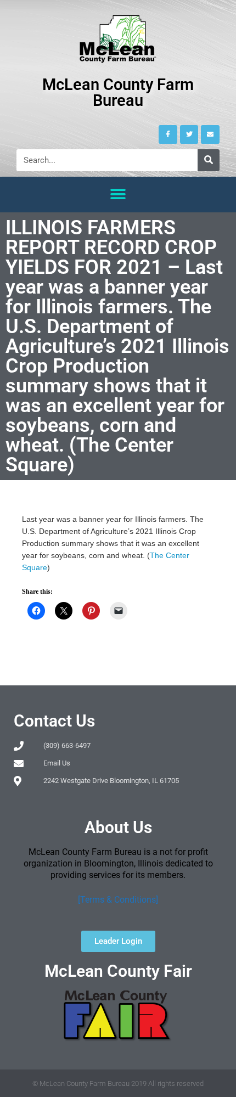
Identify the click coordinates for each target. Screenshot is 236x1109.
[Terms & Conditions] (118, 899)
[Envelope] (210, 134)
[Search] (209, 160)
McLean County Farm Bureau (118, 92)
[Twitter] (189, 134)
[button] (118, 194)
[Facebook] (168, 134)
